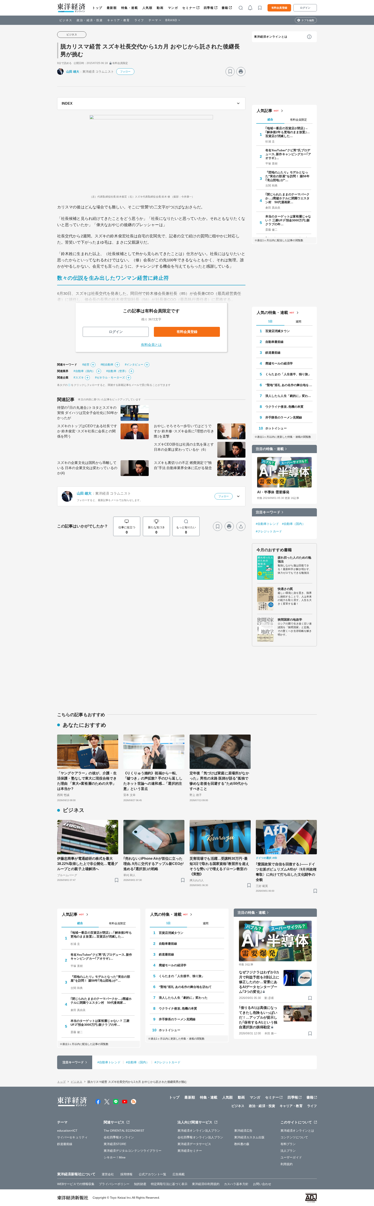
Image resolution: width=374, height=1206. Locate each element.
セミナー (189, 8)
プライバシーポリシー (114, 1184)
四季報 (209, 8)
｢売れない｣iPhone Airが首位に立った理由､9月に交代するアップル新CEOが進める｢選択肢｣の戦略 (153, 864)
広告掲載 (178, 1174)
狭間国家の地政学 (290, 619)
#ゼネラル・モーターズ (110, 377)
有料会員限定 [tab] (298, 119)
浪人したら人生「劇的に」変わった (289, 396)
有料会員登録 (279, 7)
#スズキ (79, 377)
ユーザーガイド (291, 1157)
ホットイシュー (276, 428)
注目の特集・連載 (270, 449)
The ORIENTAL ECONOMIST (124, 1130)
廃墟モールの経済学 (279, 363)
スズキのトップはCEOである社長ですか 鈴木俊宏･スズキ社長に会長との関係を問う (87, 431)
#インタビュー (134, 364)
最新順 (112, 8)
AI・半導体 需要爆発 (273, 492)
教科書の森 (242, 1144)
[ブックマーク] (230, 71)
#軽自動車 (107, 364)
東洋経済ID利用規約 (205, 1184)
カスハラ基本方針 (236, 1184)
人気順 (147, 8)
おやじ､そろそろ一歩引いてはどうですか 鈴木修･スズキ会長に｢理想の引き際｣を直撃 (184, 431)
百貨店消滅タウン (277, 331)
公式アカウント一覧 (152, 1174)
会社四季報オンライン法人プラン (200, 1137)
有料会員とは (151, 345)
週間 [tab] (298, 321)
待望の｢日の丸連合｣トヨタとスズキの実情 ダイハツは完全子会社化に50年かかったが (87, 413)
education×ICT (67, 1130)
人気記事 (264, 111)
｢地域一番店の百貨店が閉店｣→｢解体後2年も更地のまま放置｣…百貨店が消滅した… (287, 132)
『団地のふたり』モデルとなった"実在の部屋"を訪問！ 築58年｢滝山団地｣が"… (287, 176)
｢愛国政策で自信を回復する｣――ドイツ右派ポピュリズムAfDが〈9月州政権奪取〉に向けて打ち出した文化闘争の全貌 (286, 872)
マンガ (173, 8)
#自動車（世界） (117, 371)
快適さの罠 (285, 589)
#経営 (85, 364)
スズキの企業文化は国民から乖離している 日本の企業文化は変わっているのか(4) (87, 468)
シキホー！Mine (115, 1157)
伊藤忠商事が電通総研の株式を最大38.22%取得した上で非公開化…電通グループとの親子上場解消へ (87, 864)
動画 (160, 8)
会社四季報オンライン (119, 1137)
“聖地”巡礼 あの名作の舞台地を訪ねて (289, 385)
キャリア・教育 (118, 20)
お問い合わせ (262, 1184)
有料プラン (288, 1144)
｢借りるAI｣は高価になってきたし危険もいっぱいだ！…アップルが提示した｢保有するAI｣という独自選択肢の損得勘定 (258, 1017)
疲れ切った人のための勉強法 (294, 559)
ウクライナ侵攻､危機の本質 (284, 406)
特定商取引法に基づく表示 (169, 1184)
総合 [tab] (270, 119)
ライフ (139, 20)
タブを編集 (307, 20)
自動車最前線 (274, 341)
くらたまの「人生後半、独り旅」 (288, 374)
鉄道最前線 (273, 352)
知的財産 (140, 1184)
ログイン (305, 7)
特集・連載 (129, 8)
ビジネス (65, 20)
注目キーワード (268, 512)
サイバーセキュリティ (72, 1137)
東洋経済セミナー (189, 1150)
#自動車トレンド (267, 524)
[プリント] (240, 71)
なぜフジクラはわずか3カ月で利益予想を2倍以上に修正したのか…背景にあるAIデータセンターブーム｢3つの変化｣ (259, 982)
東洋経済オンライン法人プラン (198, 1130)
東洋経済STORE (115, 1144)
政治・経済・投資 (90, 20)
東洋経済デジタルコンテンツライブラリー (133, 1150)
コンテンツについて (294, 1137)
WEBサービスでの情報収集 (75, 1184)
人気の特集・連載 (272, 312)
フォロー (125, 71)
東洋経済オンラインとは (270, 36)
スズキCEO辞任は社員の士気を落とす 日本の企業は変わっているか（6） (184, 446)
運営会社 (108, 1174)
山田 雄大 (72, 71)
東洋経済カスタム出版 (249, 1137)
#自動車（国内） (84, 371)
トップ (97, 8)
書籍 (225, 8)
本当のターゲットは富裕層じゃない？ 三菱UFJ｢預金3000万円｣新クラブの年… (288, 220)
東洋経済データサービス (194, 1144)
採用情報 (126, 1174)
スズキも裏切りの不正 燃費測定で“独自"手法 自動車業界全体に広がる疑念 (183, 465)
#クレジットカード (269, 531)
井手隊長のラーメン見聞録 (283, 417)
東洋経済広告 (243, 1130)
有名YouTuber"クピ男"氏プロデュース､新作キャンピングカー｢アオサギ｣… (288, 154)
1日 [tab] (270, 321)
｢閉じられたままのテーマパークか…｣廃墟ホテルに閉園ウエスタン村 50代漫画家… (287, 198)
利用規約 (286, 1164)
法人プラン (288, 1150)
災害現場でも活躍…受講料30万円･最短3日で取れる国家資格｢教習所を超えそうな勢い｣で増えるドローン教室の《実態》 (219, 866)
